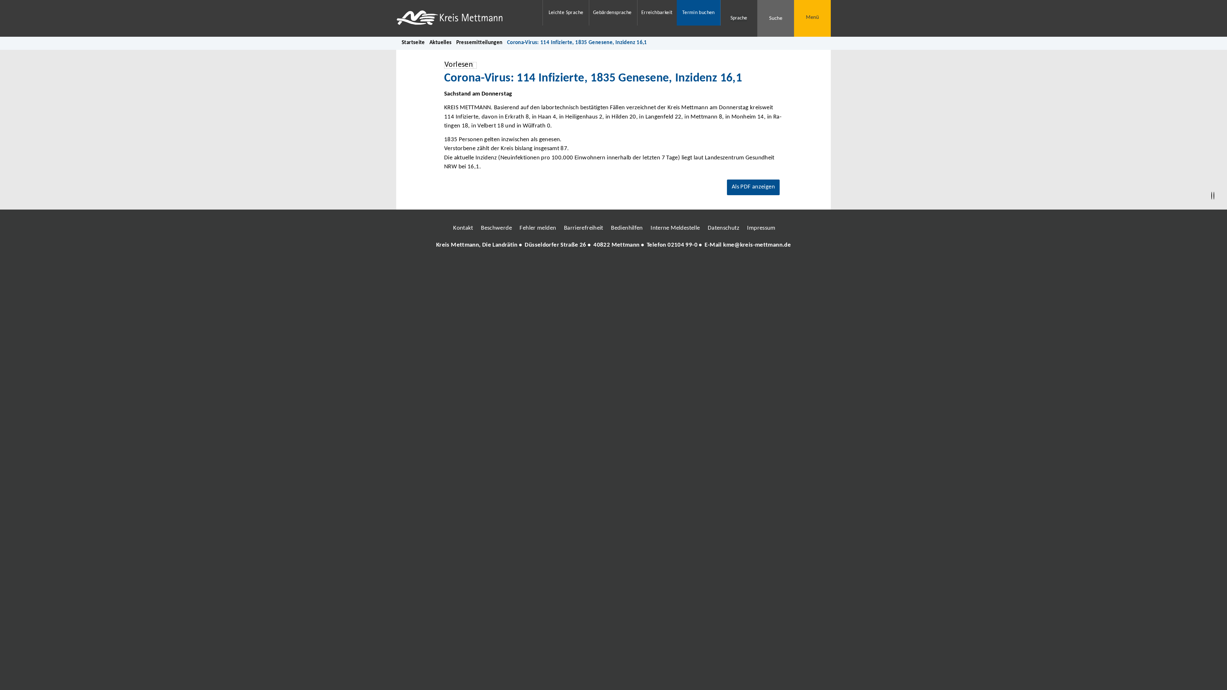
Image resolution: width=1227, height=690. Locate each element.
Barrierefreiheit (583, 228)
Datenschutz (723, 228)
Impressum (761, 228)
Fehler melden (538, 228)
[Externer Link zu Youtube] (627, 264)
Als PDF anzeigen (753, 187)
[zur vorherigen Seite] (1211, 195)
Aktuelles (440, 42)
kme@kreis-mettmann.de (757, 245)
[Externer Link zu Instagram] (584, 264)
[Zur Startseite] (465, 18)
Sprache (738, 18)
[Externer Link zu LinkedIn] (612, 264)
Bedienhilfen (627, 228)
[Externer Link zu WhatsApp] (641, 264)
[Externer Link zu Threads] (598, 264)
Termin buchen (698, 12)
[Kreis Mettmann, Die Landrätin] (613, 245)
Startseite (413, 42)
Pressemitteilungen (479, 42)
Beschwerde (496, 228)
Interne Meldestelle (675, 228)
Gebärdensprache (612, 12)
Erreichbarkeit (656, 12)
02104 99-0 (683, 245)
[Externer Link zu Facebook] (569, 264)
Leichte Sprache (566, 12)
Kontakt (463, 228)
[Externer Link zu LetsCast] (656, 264)
